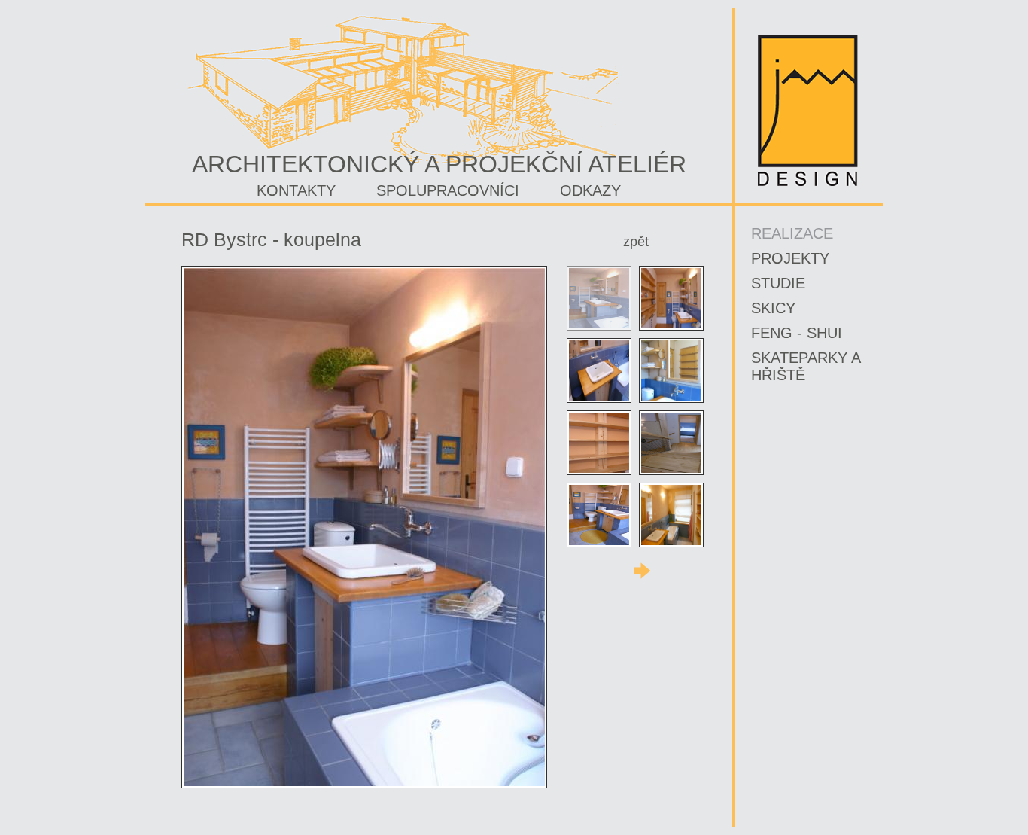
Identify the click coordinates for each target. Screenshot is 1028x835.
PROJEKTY (790, 258)
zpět (636, 241)
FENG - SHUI (796, 333)
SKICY (773, 308)
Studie (778, 283)
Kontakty (296, 190)
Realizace (792, 233)
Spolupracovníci (447, 190)
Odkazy (590, 190)
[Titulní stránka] (807, 183)
